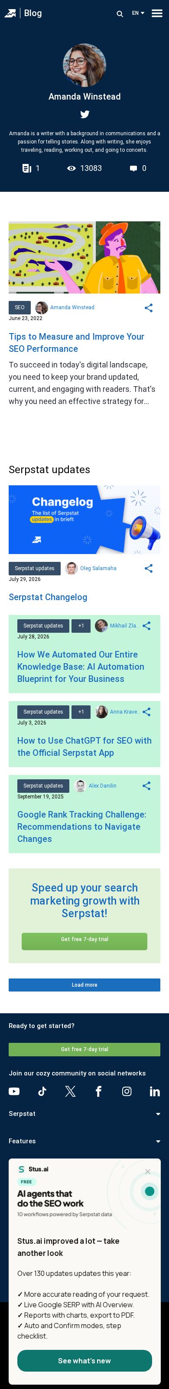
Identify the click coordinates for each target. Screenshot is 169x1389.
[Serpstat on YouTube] (14, 1091)
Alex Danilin (103, 786)
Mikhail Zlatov (125, 626)
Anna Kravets (125, 712)
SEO (20, 307)
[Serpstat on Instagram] (126, 1091)
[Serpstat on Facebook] (98, 1091)
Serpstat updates (35, 568)
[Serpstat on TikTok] (42, 1091)
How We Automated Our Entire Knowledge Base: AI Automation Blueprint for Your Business (80, 666)
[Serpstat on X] (70, 1091)
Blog (33, 13)
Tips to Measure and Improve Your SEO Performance (76, 342)
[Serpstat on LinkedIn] (155, 1091)
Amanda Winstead (72, 307)
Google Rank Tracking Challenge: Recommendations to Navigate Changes (81, 826)
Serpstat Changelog (48, 597)
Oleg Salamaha (98, 568)
